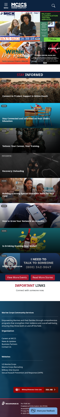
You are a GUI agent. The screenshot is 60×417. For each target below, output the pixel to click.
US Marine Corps (9, 364)
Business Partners (9, 344)
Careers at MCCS (9, 338)
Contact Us (6, 347)
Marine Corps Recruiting (12, 367)
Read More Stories (43, 277)
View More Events (17, 277)
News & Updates (9, 341)
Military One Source (10, 370)
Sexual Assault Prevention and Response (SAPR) (22, 372)
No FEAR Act (25, 403)
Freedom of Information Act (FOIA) (34, 406)
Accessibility (25, 408)
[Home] (19, 5)
